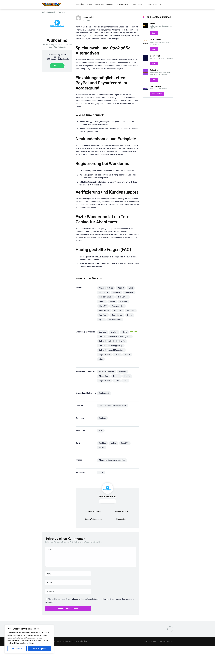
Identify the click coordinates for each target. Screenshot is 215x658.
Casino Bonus (138, 4)
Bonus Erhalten (157, 94)
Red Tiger (103, 315)
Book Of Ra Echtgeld (48, 12)
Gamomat (116, 292)
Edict (131, 288)
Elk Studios (103, 292)
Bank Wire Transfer (106, 371)
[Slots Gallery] (145, 91)
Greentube (129, 292)
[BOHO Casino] (145, 44)
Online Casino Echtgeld (104, 4)
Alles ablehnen (17, 649)
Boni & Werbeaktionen (93, 519)
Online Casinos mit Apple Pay (110, 345)
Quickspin (118, 310)
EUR (100, 430)
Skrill (117, 381)
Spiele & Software (122, 511)
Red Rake (130, 310)
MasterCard (103, 376)
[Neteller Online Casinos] (134, 332)
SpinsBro (154, 70)
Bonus (56, 66)
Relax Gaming (117, 315)
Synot (101, 319)
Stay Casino (155, 23)
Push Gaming (104, 310)
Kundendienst (121, 519)
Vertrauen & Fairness (93, 511)
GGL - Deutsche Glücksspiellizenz (112, 406)
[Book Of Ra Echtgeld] (51, 4)
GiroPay (114, 332)
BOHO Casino (155, 40)
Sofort (117, 355)
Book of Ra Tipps (150, 641)
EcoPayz (102, 332)
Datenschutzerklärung (166, 641)
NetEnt (112, 301)
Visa (101, 359)
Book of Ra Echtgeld (84, 4)
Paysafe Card (104, 355)
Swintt (129, 315)
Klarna (124, 332)
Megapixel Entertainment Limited (112, 460)
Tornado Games (115, 319)
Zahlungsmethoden (154, 4)
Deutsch (102, 418)
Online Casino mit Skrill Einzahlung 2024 (114, 337)
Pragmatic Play (117, 306)
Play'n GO (103, 306)
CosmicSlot (155, 56)
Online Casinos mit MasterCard (111, 350)
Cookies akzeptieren (39, 649)
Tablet (101, 448)
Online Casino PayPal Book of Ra (112, 341)
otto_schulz (90, 17)
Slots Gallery (155, 86)
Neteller (116, 376)
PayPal (127, 376)
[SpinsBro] (145, 74)
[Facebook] (170, 629)
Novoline (123, 301)
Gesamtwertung (107, 496)
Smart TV (124, 443)
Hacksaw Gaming (106, 297)
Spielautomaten (123, 4)
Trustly (127, 355)
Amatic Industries (106, 288)
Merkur (102, 301)
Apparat (121, 288)
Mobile (113, 443)
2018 (101, 473)
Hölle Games (122, 297)
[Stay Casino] (145, 28)
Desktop (102, 443)
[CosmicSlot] (145, 60)
